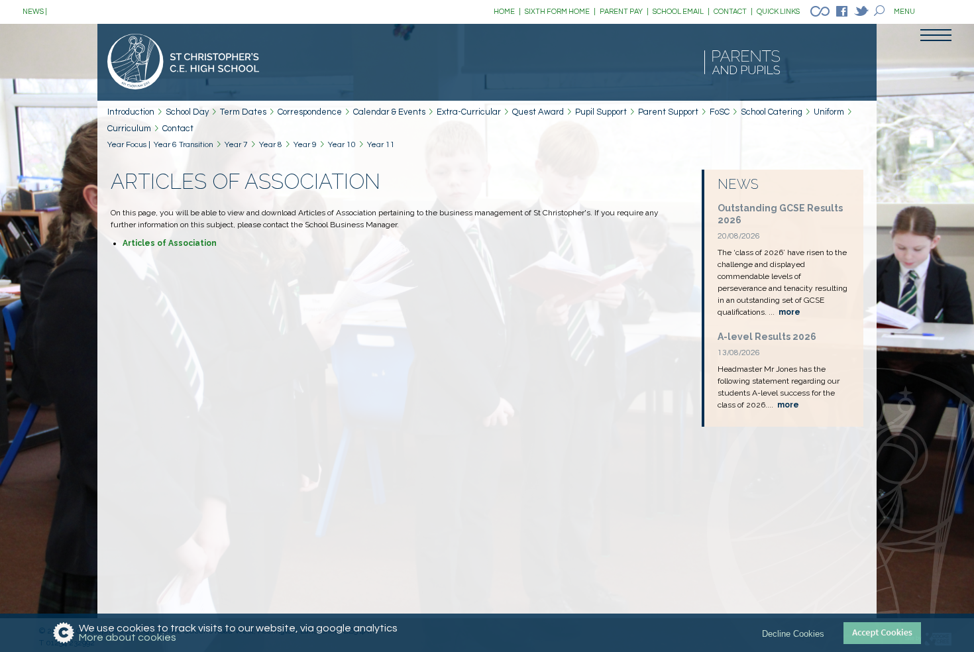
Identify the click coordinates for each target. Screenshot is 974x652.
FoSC (720, 112)
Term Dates (243, 112)
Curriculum (129, 128)
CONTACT (733, 11)
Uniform (829, 112)
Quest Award (538, 112)
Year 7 (236, 144)
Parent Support (668, 112)
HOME (507, 11)
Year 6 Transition (183, 144)
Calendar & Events (389, 112)
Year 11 (381, 144)
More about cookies (127, 637)
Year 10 (342, 144)
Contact (177, 128)
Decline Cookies (793, 633)
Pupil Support (601, 112)
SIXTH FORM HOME (560, 11)
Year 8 (270, 144)
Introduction (130, 112)
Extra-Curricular (469, 112)
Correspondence (310, 112)
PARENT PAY (624, 11)
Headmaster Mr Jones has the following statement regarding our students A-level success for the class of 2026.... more (253, 11)
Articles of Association (170, 243)
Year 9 (305, 144)
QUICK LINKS (778, 11)
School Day (187, 112)
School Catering (771, 112)
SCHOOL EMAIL (681, 11)
